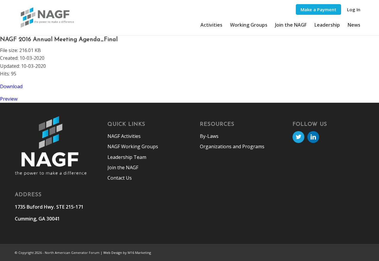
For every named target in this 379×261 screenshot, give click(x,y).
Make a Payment (318, 9)
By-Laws (209, 136)
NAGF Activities (124, 136)
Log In (353, 9)
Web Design (112, 252)
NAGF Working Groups (132, 146)
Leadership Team (126, 157)
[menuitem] (318, 9)
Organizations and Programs (232, 146)
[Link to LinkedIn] (313, 137)
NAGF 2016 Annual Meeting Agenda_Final (59, 40)
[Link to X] (298, 137)
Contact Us (119, 178)
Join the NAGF (122, 167)
